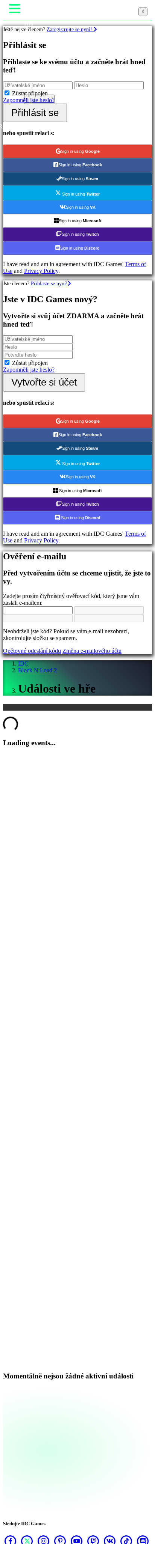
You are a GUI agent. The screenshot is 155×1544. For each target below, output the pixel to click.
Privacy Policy (41, 271)
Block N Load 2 (37, 670)
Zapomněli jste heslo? (29, 100)
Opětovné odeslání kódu (32, 651)
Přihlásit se (35, 112)
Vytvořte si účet (44, 382)
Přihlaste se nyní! (49, 283)
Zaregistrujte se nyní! (70, 29)
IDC (23, 663)
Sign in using (80, 151)
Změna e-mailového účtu (92, 651)
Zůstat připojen (30, 93)
